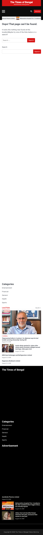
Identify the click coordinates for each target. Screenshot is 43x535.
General (5, 295)
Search (4, 47)
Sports (4, 303)
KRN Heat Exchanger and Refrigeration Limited (17, 355)
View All (37, 307)
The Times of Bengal (21, 532)
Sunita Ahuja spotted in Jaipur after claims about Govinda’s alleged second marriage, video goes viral (27, 347)
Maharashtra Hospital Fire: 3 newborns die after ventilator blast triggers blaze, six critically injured (27, 504)
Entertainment (7, 288)
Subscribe (37, 11)
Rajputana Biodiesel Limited (11, 361)
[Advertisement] (21, 78)
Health (4, 299)
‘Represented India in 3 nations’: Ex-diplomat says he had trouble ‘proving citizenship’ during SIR (20, 339)
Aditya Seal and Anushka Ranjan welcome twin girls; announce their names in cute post (26, 514)
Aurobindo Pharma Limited (10, 497)
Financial (5, 292)
